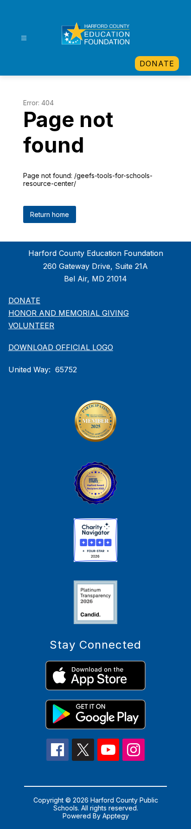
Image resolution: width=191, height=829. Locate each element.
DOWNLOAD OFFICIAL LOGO (60, 347)
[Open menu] (24, 38)
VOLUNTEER (31, 325)
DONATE (24, 300)
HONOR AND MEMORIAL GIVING (68, 313)
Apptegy (115, 816)
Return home (49, 214)
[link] (157, 63)
